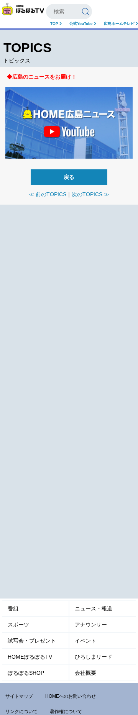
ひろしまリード (93, 657)
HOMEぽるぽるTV (30, 657)
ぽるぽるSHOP (26, 673)
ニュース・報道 (93, 608)
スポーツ (18, 625)
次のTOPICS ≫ (90, 194)
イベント (85, 641)
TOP (54, 23)
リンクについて (21, 711)
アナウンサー (91, 625)
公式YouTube (81, 23)
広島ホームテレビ (120, 23)
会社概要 (85, 673)
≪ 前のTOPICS (47, 194)
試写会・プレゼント (32, 641)
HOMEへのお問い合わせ (70, 696)
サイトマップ (19, 696)
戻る (69, 177)
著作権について (66, 711)
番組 (13, 608)
